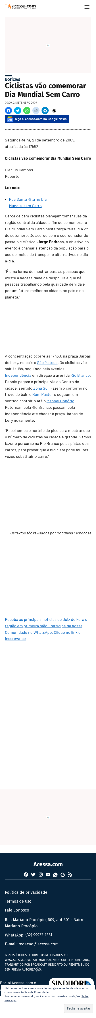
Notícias (12, 80)
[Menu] (87, 7)
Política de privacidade (26, 892)
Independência (18, 375)
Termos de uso (18, 901)
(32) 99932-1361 (38, 934)
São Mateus (47, 362)
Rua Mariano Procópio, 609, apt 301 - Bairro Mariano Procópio (45, 923)
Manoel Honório (60, 400)
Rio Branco (80, 375)
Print (54, 110)
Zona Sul (40, 388)
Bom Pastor (42, 394)
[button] (8, 110)
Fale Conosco (17, 910)
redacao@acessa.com (38, 944)
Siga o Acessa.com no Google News (41, 119)
